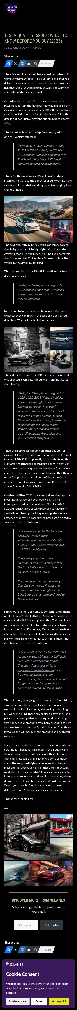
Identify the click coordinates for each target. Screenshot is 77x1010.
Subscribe (52, 925)
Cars (8, 47)
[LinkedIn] (22, 63)
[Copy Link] (35, 63)
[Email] (28, 63)
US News (26, 101)
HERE (50, 499)
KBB (48, 109)
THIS (61, 455)
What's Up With (22, 47)
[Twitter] (15, 63)
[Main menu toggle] (69, 9)
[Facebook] (8, 63)
